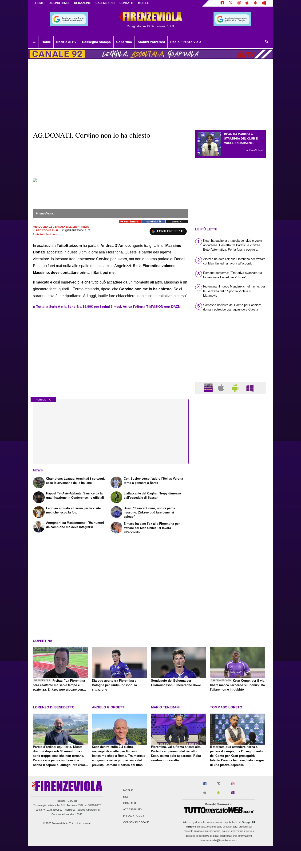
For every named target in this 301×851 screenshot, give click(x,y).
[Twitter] (230, 3)
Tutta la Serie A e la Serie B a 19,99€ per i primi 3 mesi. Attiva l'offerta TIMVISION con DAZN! (109, 306)
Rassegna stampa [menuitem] (96, 42)
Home (39, 3)
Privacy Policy (133, 816)
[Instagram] (239, 3)
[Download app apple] (247, 3)
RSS (125, 796)
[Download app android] (255, 3)
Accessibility (132, 809)
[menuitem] (34, 42)
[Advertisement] (230, 579)
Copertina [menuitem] (124, 42)
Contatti (129, 803)
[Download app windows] (264, 3)
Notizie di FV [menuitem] (66, 42)
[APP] (209, 387)
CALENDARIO (105, 3)
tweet (175, 221)
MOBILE (143, 3)
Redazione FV (45, 230)
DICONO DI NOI (59, 3)
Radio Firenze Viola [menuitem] (185, 42)
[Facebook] (222, 3)
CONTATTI (126, 3)
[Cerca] (266, 42)
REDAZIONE (82, 3)
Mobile (128, 790)
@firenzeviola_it (77, 230)
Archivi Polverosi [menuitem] (151, 42)
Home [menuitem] (46, 42)
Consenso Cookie (136, 822)
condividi (153, 221)
